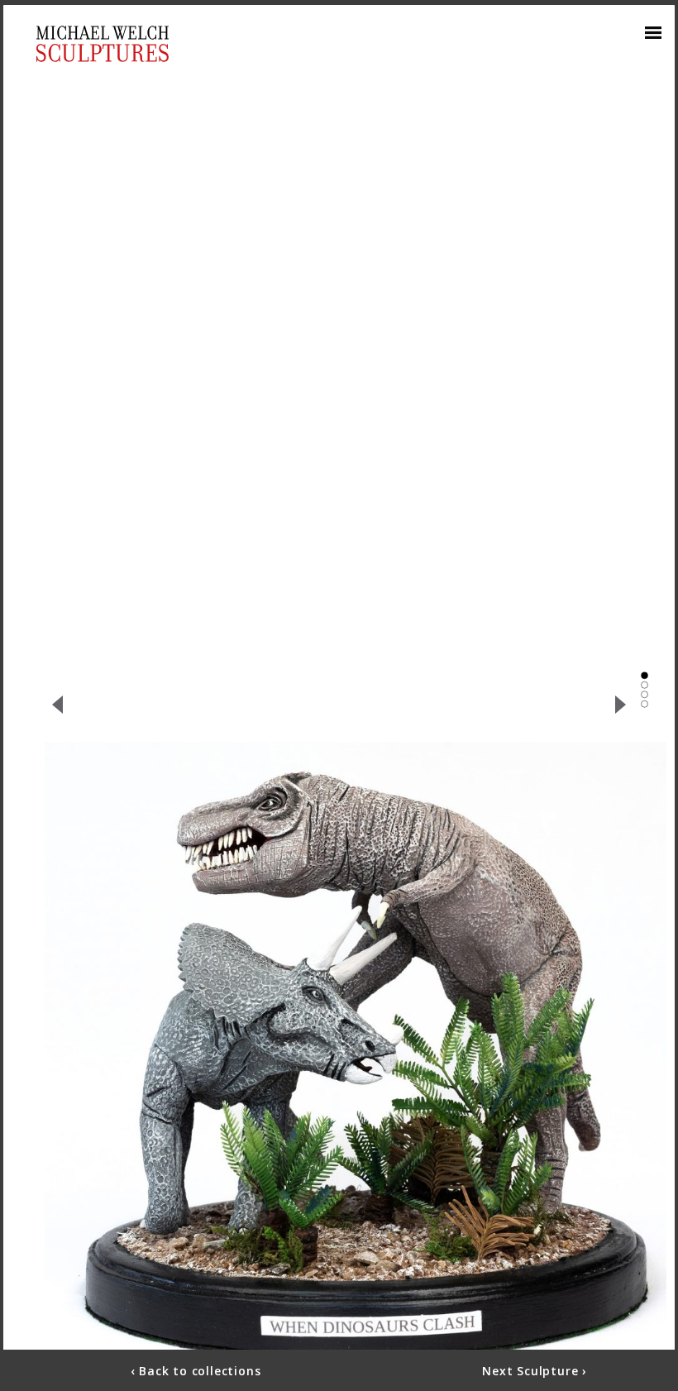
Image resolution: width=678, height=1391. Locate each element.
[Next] (620, 705)
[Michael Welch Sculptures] (102, 44)
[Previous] (57, 705)
